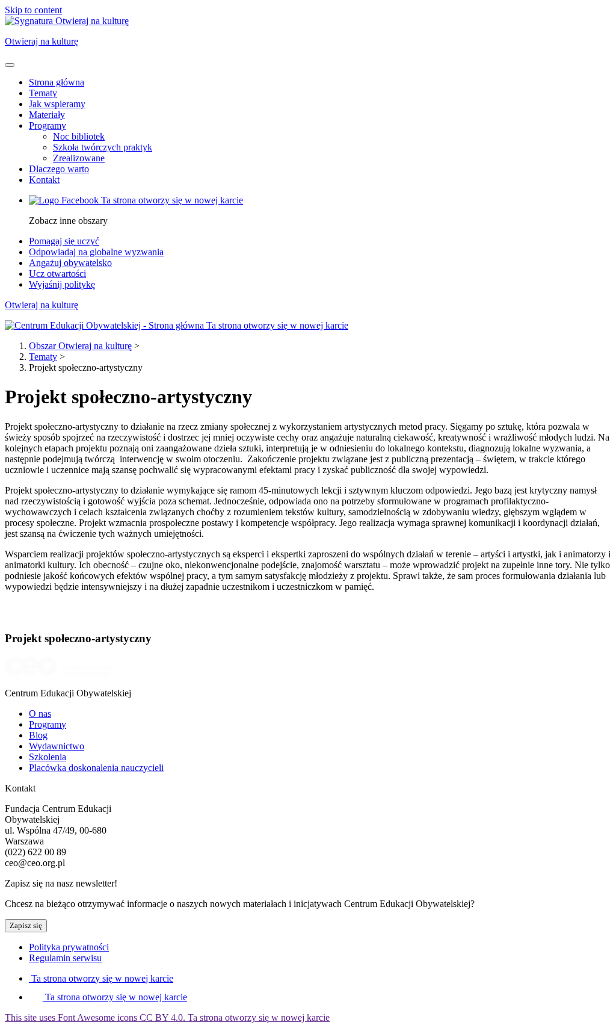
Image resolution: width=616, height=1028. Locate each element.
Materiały (47, 115)
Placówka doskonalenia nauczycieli (96, 768)
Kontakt (44, 180)
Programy (47, 125)
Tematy (43, 93)
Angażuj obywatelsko (70, 263)
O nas (40, 713)
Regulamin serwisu (65, 958)
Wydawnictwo (56, 746)
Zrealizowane (79, 158)
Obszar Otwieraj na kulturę (80, 346)
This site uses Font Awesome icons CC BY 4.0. (167, 1017)
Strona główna (56, 82)
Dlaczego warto (59, 169)
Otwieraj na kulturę (41, 305)
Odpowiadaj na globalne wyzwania (96, 252)
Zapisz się (26, 925)
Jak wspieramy (57, 104)
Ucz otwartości (57, 273)
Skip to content (33, 10)
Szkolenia (47, 757)
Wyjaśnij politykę (62, 284)
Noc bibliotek (79, 136)
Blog (38, 735)
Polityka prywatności (69, 947)
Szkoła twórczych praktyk (102, 147)
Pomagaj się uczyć (64, 241)
